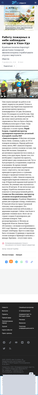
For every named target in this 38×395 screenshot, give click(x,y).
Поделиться (8, 66)
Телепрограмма (7, 321)
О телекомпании (24, 311)
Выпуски (5, 311)
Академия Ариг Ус (25, 314)
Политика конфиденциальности (26, 327)
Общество (5, 59)
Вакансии (22, 323)
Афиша (4, 323)
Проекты (5, 314)
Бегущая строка (24, 316)
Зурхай (4, 326)
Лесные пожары (8, 255)
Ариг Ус (19, 2)
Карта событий (7, 330)
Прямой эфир (6, 318)
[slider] (12, 96)
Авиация (19, 255)
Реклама (22, 319)
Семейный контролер (26, 307)
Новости (5, 307)
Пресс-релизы (7, 333)
